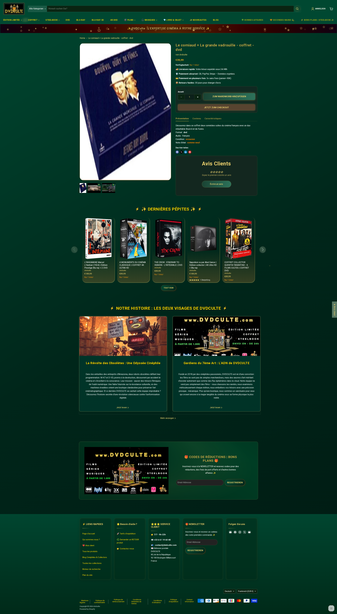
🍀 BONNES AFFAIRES (252, 20)
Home (82, 38)
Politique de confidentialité (99, 601)
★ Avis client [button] (334, 309)
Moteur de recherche (91, 569)
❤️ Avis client (88, 545)
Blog (216, 20)
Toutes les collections (91, 563)
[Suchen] (297, 9)
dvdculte (183, 54)
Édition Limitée (11, 20)
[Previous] (74, 249)
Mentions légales (84, 601)
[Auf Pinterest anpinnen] (189, 152)
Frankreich (245, 591)
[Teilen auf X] (181, 152)
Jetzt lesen (121, 407)
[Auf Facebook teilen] (177, 152)
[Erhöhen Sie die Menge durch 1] (197, 97)
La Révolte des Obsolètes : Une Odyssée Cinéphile (123, 363)
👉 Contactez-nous (125, 549)
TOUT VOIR (169, 288)
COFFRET (33, 20)
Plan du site (87, 575)
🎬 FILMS (129, 20)
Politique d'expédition (173, 601)
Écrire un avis (216, 184)
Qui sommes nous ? (91, 540)
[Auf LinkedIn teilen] (185, 152)
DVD (68, 20)
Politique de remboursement (118, 601)
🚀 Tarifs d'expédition (126, 534)
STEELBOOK (52, 20)
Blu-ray (80, 20)
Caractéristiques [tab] (213, 118)
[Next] (262, 249)
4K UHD (114, 20)
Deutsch (228, 591)
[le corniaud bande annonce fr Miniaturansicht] (94, 188)
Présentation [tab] (182, 118)
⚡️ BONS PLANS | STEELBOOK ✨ (317, 20)
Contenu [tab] (196, 118)
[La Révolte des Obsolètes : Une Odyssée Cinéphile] (123, 336)
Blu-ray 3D (98, 20)
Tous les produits (89, 551)
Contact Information (189, 601)
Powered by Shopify (87, 609)
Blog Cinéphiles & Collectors (94, 557)
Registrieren (235, 482)
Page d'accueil (88, 534)
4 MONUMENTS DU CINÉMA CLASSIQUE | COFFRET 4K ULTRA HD (132, 265)
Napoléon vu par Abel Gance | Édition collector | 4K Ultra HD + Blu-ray (203, 265)
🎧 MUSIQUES (149, 20)
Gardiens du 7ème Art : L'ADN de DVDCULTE (216, 363)
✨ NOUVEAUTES (198, 20)
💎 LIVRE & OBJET (172, 20)
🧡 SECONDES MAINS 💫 (282, 20)
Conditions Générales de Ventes (136, 602)
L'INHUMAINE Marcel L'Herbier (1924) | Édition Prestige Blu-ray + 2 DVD (96, 265)
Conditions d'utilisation (157, 601)
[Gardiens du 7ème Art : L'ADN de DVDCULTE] (216, 336)
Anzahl (181, 92)
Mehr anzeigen (167, 418)
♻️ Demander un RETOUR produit (128, 541)
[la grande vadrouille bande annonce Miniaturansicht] (108, 188)
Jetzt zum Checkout (216, 107)
